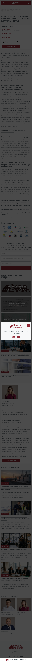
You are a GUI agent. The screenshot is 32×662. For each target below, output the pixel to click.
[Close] (28, 325)
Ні (18, 337)
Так (13, 337)
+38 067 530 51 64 (18, 660)
